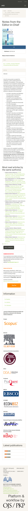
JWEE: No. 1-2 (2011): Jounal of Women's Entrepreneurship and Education (15, 198)
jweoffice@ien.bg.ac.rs (8, 488)
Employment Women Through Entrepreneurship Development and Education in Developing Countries (14, 187)
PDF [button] (14, 47)
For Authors (7, 302)
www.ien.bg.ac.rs (7, 487)
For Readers (7, 299)
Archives (9, 10)
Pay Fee (14, 285)
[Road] (10, 435)
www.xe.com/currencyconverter (10, 281)
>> (7, 243)
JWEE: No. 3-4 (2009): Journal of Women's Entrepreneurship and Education (14, 213)
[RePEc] (10, 423)
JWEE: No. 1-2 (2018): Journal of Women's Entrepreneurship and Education (15, 190)
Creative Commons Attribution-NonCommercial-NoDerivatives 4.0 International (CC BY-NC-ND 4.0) (11, 492)
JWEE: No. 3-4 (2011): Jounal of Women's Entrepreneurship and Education (14, 240)
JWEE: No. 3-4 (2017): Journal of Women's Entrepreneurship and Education (15, 207)
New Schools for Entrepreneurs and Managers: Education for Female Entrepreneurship (15, 195)
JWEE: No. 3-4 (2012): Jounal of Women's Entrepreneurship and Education (14, 225)
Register (20, 1)
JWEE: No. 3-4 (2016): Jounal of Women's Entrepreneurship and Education (15, 234)
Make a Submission (9, 247)
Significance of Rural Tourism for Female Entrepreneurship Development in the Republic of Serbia (15, 231)
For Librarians (8, 305)
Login (25, 1)
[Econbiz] (11, 404)
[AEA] (9, 358)
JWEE (3, 5)
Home (4, 10)
